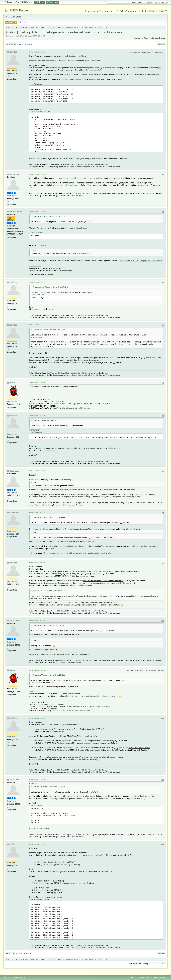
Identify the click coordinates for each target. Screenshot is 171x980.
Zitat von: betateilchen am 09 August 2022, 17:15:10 (50, 287)
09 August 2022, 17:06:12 (37, 174)
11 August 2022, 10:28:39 (37, 779)
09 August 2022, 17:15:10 (37, 211)
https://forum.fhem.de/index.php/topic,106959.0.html (71, 408)
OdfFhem (14, 512)
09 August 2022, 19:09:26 (37, 382)
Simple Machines (20, 977)
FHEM (119, 11)
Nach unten (10, 45)
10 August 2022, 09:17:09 (37, 620)
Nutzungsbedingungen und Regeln (145, 977)
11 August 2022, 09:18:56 (37, 718)
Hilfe (131, 977)
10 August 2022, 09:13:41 (37, 563)
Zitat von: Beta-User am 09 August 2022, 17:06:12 (49, 330)
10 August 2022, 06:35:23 (37, 512)
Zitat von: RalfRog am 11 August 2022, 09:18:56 (49, 787)
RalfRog (13, 52)
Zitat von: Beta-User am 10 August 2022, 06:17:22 (49, 591)
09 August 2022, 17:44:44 (37, 325)
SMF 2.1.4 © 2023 (8, 977)
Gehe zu (132, 963)
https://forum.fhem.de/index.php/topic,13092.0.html (141, 260)
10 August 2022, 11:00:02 (37, 670)
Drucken (161, 45)
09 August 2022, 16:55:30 (37, 52)
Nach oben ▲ (163, 977)
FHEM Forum (19, 10)
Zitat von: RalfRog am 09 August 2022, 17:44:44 (49, 517)
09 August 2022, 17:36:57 (37, 282)
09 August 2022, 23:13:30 (37, 415)
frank (12, 382)
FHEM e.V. (161, 11)
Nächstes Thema (158, 38)
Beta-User (14, 174)
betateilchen (15, 211)
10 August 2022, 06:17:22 (37, 471)
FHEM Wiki (148, 11)
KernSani (48, 27)
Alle (30, 44)
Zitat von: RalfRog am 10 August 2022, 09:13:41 (49, 625)
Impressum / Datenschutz (99, 11)
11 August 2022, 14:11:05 (37, 844)
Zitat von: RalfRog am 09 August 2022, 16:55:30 (49, 216)
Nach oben (10, 953)
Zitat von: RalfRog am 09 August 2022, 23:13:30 (49, 675)
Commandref (132, 11)
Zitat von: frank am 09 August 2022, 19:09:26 (48, 420)
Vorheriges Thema (141, 38)
